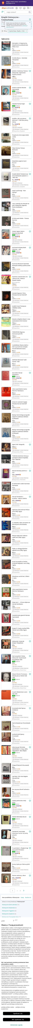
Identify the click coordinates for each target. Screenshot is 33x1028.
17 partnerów (5, 951)
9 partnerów (10, 952)
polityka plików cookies (7, 1007)
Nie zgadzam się (18, 1019)
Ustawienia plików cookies (22, 1000)
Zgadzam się (17, 1013)
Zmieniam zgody (16, 1025)
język (16, 920)
